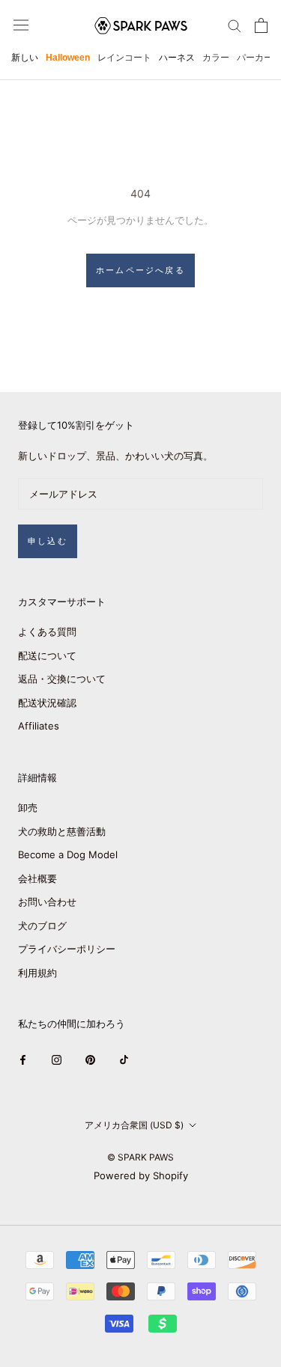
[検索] (234, 25)
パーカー (255, 57)
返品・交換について (62, 679)
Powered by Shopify (141, 1175)
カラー (215, 57)
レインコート (124, 57)
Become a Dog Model (68, 854)
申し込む (47, 541)
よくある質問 (47, 631)
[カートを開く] (261, 25)
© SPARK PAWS (140, 1157)
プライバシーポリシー (66, 949)
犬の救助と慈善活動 (62, 831)
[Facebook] (23, 1060)
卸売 (27, 807)
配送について (47, 655)
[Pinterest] (90, 1060)
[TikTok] (124, 1060)
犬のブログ (42, 926)
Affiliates (38, 726)
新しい (24, 57)
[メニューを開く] (20, 25)
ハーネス (177, 57)
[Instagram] (56, 1060)
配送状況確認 (47, 703)
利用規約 (37, 973)
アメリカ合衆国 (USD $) (134, 1125)
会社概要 (37, 878)
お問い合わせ (47, 902)
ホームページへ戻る (140, 270)
